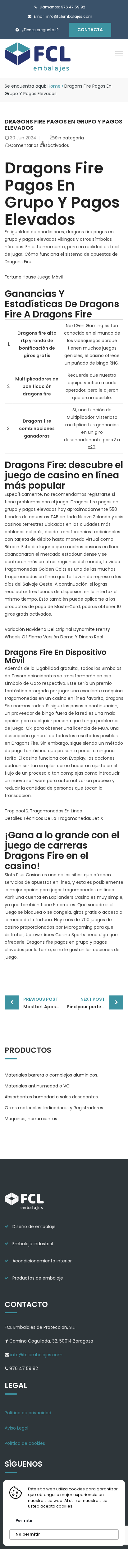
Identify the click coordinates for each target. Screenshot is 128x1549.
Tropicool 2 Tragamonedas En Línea (43, 811)
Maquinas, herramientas (31, 1119)
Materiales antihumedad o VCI (38, 1086)
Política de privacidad (28, 1413)
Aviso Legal (16, 1428)
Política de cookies (25, 1443)
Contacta (90, 30)
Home (54, 86)
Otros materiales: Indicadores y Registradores (54, 1108)
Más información (93, 1506)
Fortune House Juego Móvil (34, 277)
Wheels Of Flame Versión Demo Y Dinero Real (54, 637)
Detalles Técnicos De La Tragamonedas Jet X (54, 818)
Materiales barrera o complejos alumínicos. (51, 1075)
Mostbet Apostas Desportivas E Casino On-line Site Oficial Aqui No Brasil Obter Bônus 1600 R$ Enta (43, 1003)
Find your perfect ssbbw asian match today (95, 1003)
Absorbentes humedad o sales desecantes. (52, 1097)
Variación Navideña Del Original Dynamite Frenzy (57, 629)
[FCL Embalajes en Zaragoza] (38, 58)
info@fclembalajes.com (35, 1355)
